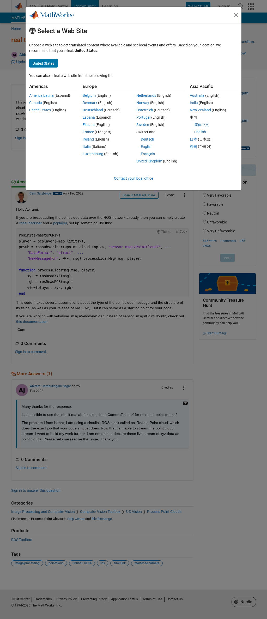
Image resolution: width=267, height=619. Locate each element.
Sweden (142, 125)
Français (148, 154)
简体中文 (201, 125)
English (147, 146)
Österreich (144, 110)
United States (40, 110)
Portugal (143, 117)
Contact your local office (133, 178)
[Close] (236, 15)
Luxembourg (93, 154)
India (194, 103)
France (88, 132)
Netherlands (146, 95)
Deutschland (93, 110)
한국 (193, 146)
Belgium (89, 95)
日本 (193, 139)
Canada (35, 103)
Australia (197, 95)
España (89, 117)
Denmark (90, 103)
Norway (142, 103)
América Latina (41, 95)
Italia (87, 146)
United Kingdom (149, 161)
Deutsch (147, 139)
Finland (89, 125)
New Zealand (200, 110)
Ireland (88, 139)
